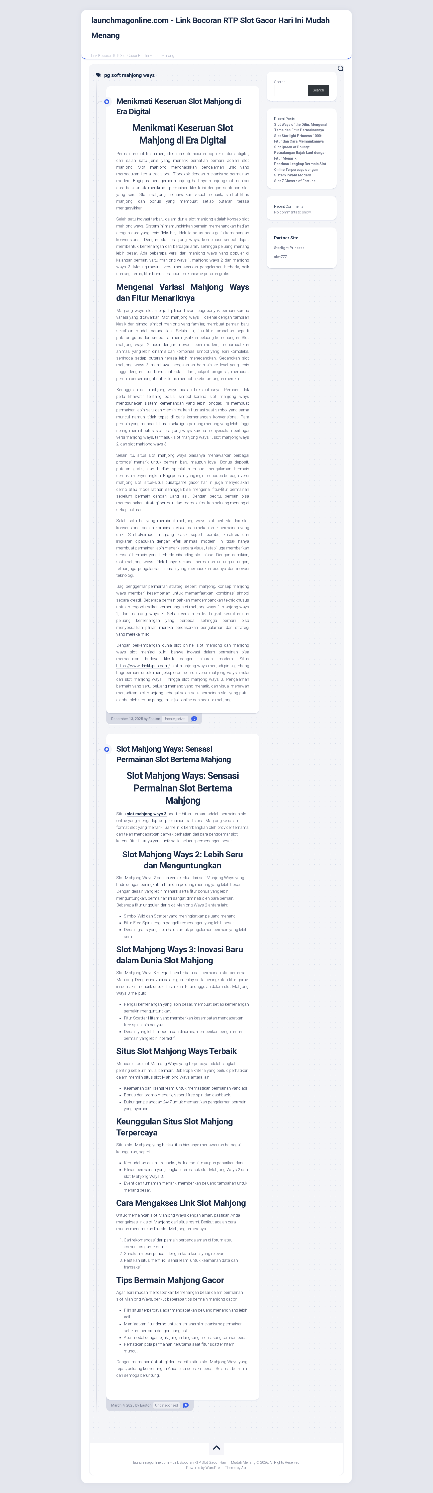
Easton (154, 719)
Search (279, 82)
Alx (243, 1468)
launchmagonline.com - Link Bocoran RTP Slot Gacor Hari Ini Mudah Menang (210, 28)
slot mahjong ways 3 (147, 813)
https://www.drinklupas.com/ (143, 665)
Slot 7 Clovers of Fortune (294, 181)
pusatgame (175, 482)
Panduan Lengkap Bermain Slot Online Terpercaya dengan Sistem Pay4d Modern (300, 169)
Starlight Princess (289, 248)
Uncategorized (175, 719)
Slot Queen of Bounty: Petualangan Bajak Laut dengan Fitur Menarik (300, 152)
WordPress (214, 1468)
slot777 (280, 257)
